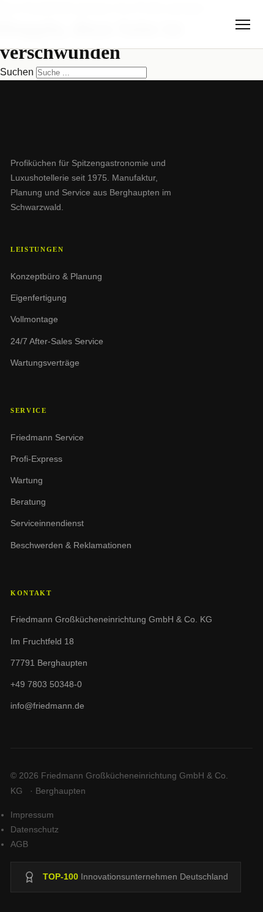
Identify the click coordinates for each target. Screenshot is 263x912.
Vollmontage (34, 319)
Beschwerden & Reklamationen (71, 545)
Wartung (26, 480)
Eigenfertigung (38, 298)
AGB (19, 844)
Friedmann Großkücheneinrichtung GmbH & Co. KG (111, 619)
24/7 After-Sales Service (56, 341)
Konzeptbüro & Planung (56, 276)
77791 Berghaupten (48, 663)
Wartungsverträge (45, 362)
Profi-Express (36, 459)
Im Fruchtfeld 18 (42, 641)
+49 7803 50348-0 (46, 684)
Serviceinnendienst (47, 523)
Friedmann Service (47, 437)
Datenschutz (34, 829)
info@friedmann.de (47, 705)
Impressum (32, 815)
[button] (243, 24)
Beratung (28, 502)
